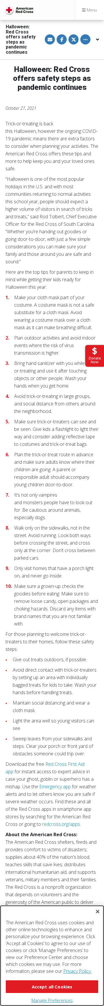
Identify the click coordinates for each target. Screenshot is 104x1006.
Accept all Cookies (52, 987)
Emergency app (55, 786)
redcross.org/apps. (61, 824)
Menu (91, 10)
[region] (52, 955)
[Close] (97, 911)
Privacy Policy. (77, 971)
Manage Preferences (52, 1000)
